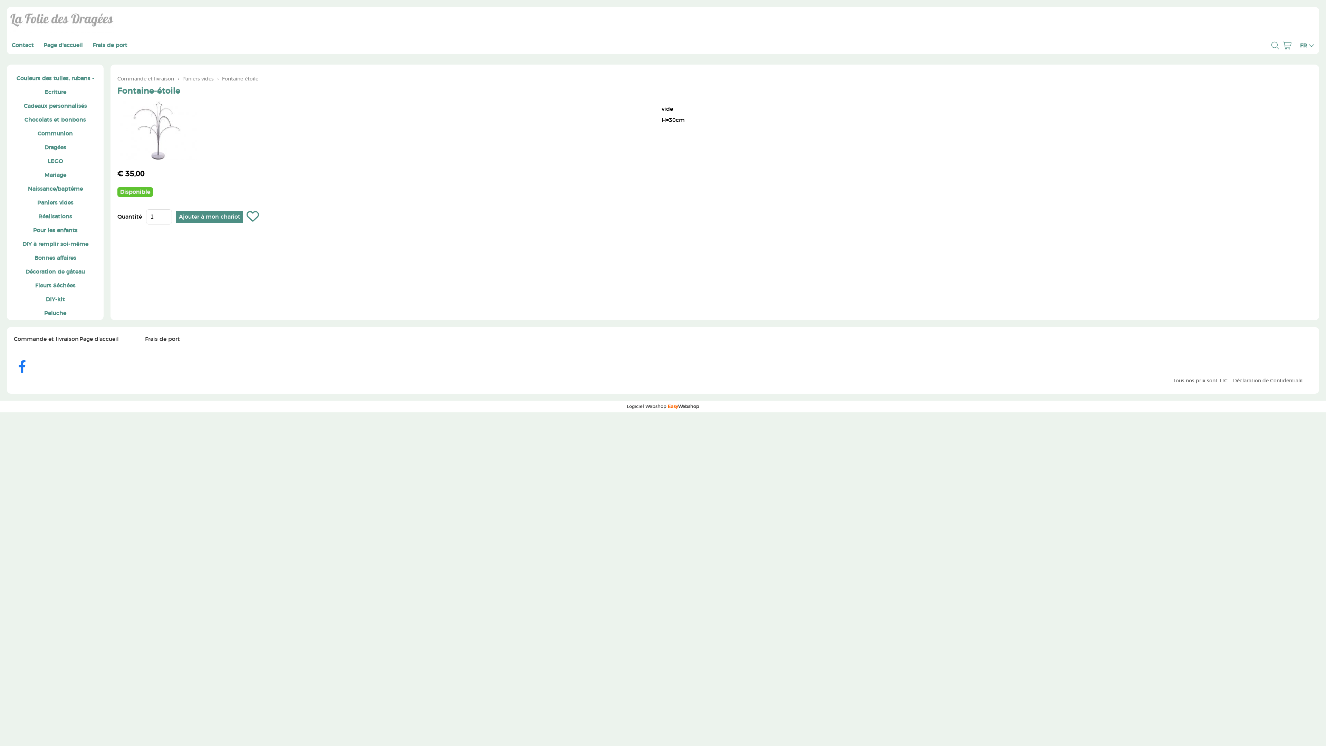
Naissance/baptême (55, 189)
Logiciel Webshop (663, 406)
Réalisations (55, 216)
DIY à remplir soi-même (55, 244)
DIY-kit (55, 299)
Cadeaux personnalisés (55, 106)
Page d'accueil (63, 45)
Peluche (55, 313)
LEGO (55, 161)
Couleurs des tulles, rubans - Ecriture (55, 85)
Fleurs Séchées (55, 285)
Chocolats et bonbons (55, 120)
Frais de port (110, 45)
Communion (55, 133)
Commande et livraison (145, 79)
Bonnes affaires (55, 258)
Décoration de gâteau (55, 272)
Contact (23, 45)
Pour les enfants (55, 230)
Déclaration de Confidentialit (1268, 380)
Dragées (55, 147)
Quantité (129, 217)
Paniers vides (55, 202)
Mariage (55, 175)
